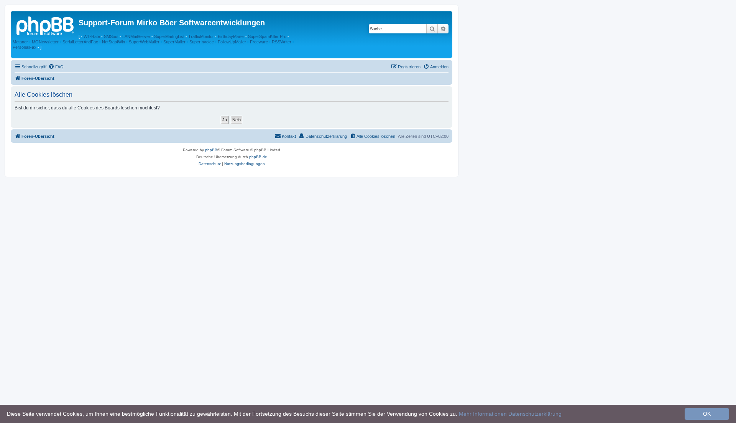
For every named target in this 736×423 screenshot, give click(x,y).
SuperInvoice (201, 42)
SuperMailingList (169, 36)
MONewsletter (45, 42)
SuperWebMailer (144, 42)
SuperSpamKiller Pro (267, 36)
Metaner (20, 42)
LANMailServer (136, 36)
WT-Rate (92, 36)
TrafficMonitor (201, 36)
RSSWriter (281, 42)
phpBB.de (258, 157)
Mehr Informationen (483, 414)
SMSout (111, 36)
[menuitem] (56, 66)
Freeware (259, 42)
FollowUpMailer (232, 42)
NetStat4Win (113, 42)
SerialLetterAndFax (80, 42)
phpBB (211, 150)
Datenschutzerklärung (535, 414)
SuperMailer (174, 42)
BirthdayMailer (231, 36)
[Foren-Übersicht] (46, 25)
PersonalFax (24, 47)
